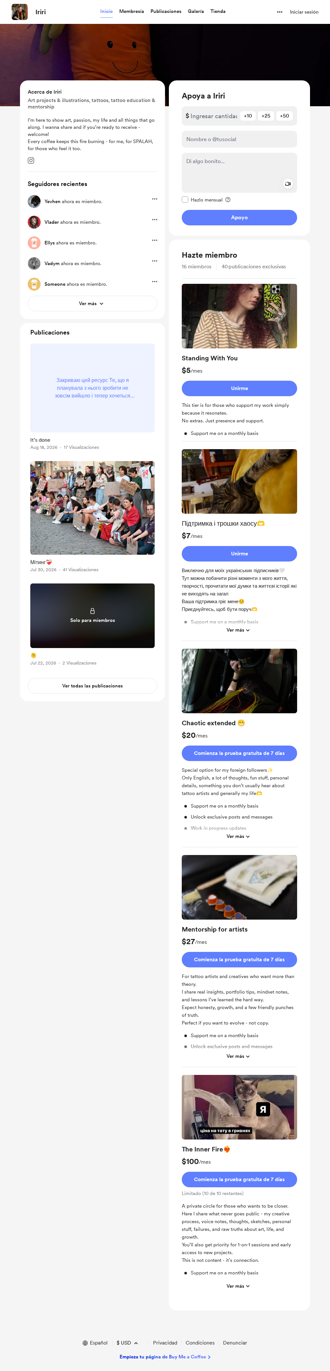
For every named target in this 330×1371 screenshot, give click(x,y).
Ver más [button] (235, 630)
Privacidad (165, 1343)
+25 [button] (266, 116)
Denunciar (235, 1343)
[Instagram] (31, 160)
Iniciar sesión (304, 12)
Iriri (40, 12)
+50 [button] (284, 116)
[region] (239, 158)
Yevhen (52, 201)
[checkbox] (202, 199)
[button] (106, 11)
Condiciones (200, 1343)
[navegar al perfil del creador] (20, 12)
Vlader (51, 222)
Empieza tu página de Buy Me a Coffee (163, 1357)
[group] (239, 362)
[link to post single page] (92, 398)
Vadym (52, 263)
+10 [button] (248, 116)
